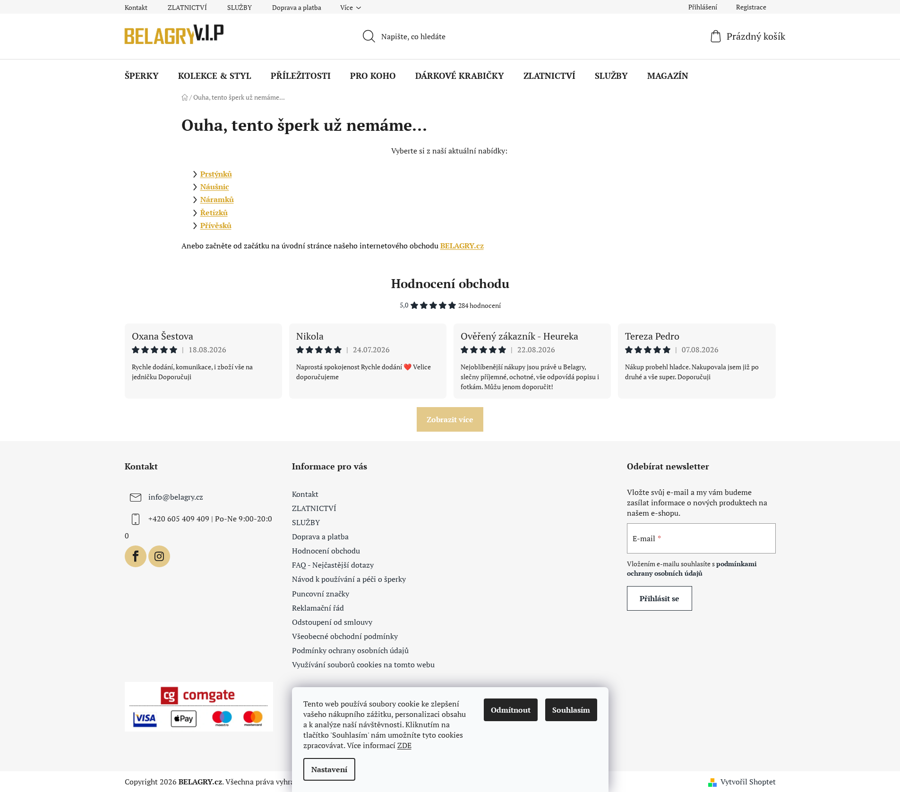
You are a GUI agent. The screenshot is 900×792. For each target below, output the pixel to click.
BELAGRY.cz (462, 245)
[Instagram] (159, 556)
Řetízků (214, 212)
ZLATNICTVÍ (187, 7)
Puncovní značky (320, 593)
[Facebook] (135, 556)
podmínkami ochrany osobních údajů (692, 568)
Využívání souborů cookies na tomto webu (363, 664)
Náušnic (214, 186)
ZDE (404, 745)
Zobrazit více (450, 419)
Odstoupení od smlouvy (332, 622)
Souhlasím (571, 710)
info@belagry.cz (175, 497)
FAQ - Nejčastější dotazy (333, 565)
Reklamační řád (318, 608)
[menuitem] (141, 76)
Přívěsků (215, 225)
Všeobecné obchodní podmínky (345, 636)
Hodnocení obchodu (450, 283)
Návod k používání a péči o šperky (349, 579)
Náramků (217, 199)
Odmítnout (511, 710)
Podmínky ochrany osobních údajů (350, 650)
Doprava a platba (296, 7)
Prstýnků (216, 174)
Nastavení (329, 769)
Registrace (751, 6)
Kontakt (136, 7)
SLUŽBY (239, 7)
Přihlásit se (659, 598)
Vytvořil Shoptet (748, 781)
